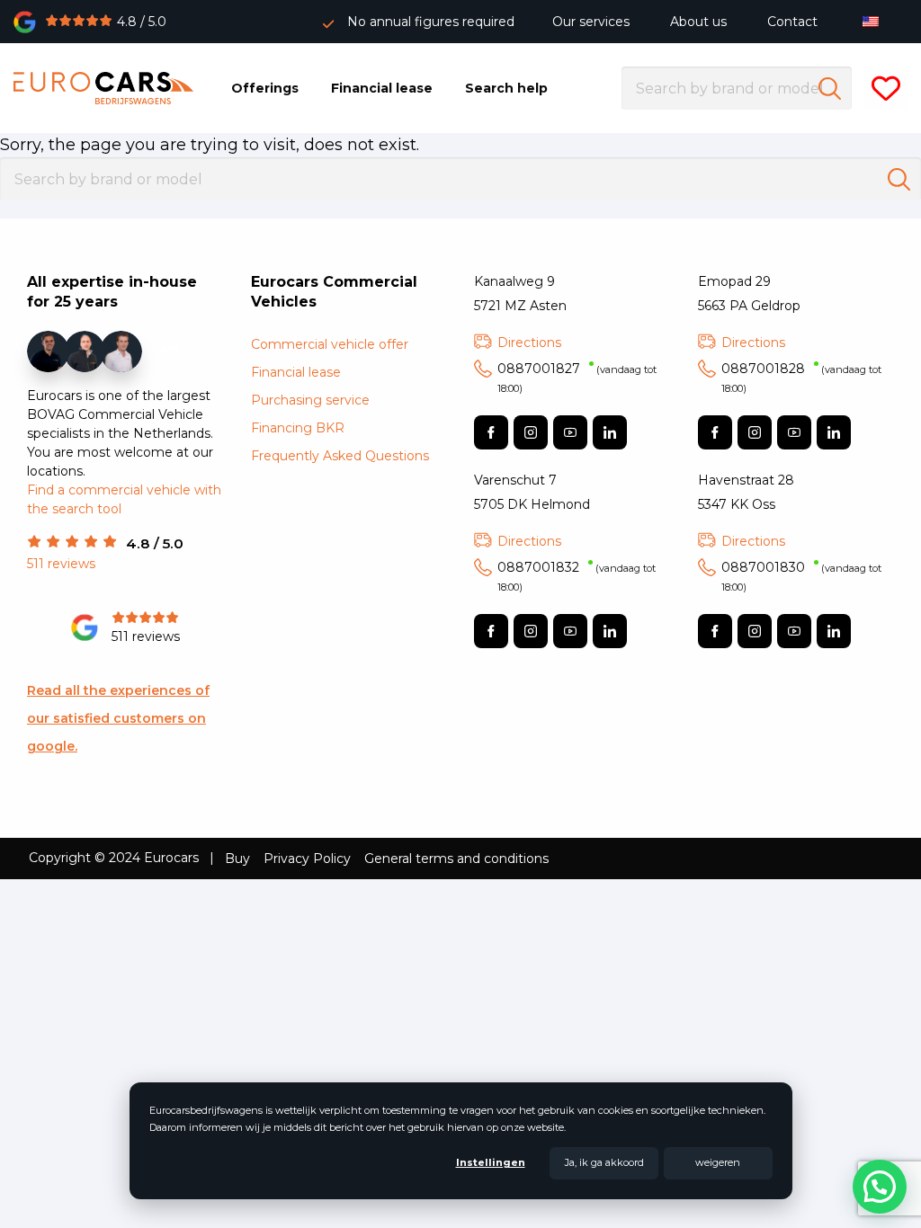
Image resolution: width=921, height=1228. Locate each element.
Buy (237, 858)
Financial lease (296, 372)
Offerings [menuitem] (265, 88)
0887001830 (801, 576)
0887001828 (801, 377)
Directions (529, 342)
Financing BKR (297, 428)
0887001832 (576, 576)
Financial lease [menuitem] (382, 88)
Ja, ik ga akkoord (604, 1162)
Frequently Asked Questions (340, 456)
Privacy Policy (307, 858)
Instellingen (490, 1162)
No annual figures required (430, 21)
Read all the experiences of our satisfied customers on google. (118, 718)
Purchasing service (310, 400)
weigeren (717, 1162)
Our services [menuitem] (591, 21)
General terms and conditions (456, 858)
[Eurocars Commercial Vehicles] (103, 88)
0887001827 (577, 377)
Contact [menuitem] (792, 21)
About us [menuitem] (698, 21)
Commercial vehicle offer (329, 344)
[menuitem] (875, 21)
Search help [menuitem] (506, 88)
